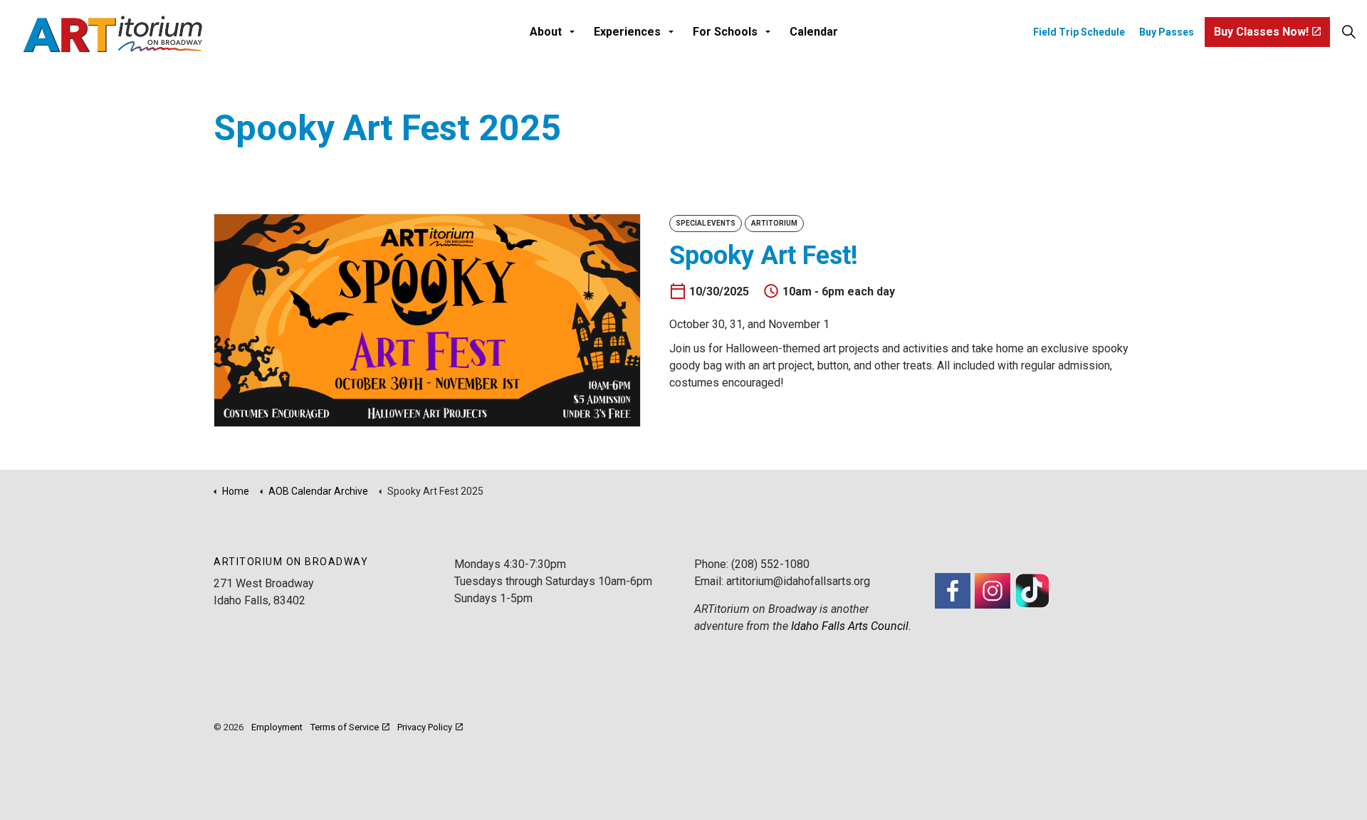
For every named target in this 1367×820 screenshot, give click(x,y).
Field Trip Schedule (1079, 32)
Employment (277, 727)
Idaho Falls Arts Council (849, 626)
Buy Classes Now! (1261, 31)
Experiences (627, 31)
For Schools (725, 31)
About (546, 31)
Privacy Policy (424, 727)
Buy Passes (1166, 32)
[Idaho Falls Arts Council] (112, 33)
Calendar (814, 31)
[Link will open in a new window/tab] (952, 591)
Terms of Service (344, 727)
